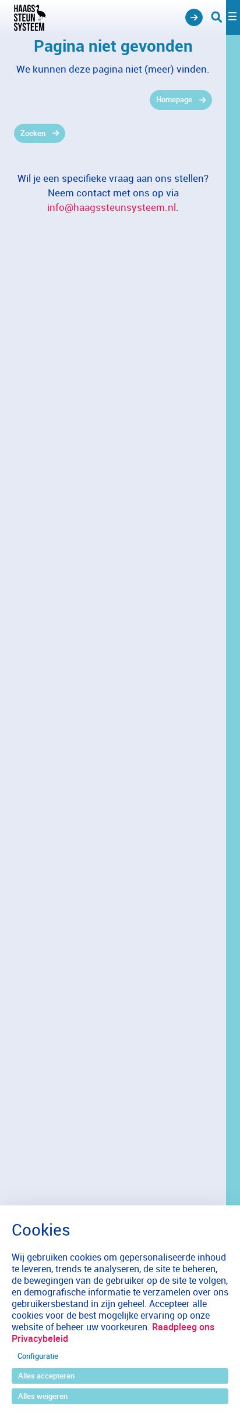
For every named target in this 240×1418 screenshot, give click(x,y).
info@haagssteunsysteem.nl (111, 207)
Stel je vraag (194, 17)
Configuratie (37, 1356)
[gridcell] (113, 100)
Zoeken (32, 133)
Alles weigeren (43, 1396)
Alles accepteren (46, 1375)
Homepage (174, 99)
